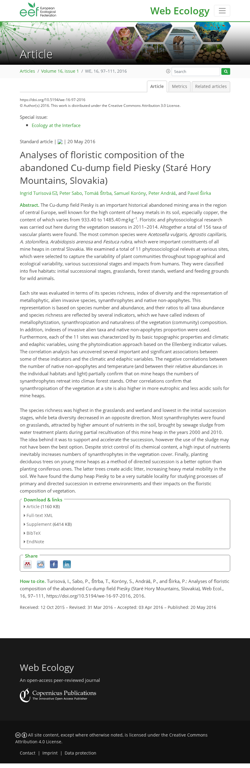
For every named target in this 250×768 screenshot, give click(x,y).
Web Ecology (179, 10)
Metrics (179, 86)
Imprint (50, 753)
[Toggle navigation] (222, 10)
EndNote (35, 541)
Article (157, 86)
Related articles (211, 86)
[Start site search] (225, 71)
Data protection (80, 753)
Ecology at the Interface (56, 125)
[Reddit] (41, 564)
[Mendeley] (27, 564)
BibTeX (34, 533)
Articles (27, 71)
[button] (168, 71)
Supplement (39, 524)
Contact (27, 753)
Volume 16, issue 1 (60, 71)
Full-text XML (40, 515)
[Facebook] (54, 564)
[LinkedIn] (67, 564)
